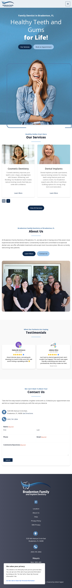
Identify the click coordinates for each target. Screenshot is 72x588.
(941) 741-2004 (12, 419)
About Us (36, 513)
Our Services (24, 47)
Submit (8, 460)
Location (36, 509)
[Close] (43, 565)
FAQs (36, 517)
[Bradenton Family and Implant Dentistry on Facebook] (36, 502)
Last (38, 430)
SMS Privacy (36, 525)
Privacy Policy (36, 521)
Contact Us (43, 254)
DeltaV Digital (59, 582)
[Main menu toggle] (68, 4)
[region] (24, 573)
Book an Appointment (44, 47)
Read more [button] (50, 366)
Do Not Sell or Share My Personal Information (20, 580)
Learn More (18, 193)
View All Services (36, 208)
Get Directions (28, 413)
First (4, 430)
